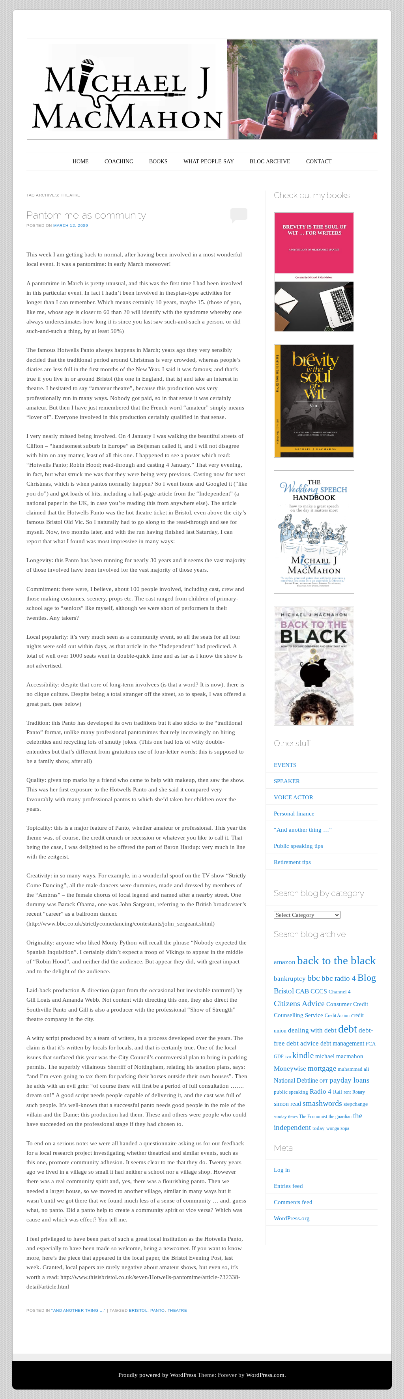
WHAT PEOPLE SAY (208, 162)
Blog (366, 977)
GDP (279, 1056)
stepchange (356, 1104)
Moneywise (290, 1068)
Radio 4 (320, 1091)
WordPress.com (265, 1375)
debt (347, 1029)
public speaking (291, 1092)
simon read (287, 1103)
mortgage (322, 1068)
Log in (282, 1170)
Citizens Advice (299, 1003)
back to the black (336, 960)
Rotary (358, 1092)
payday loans (349, 1080)
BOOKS (158, 162)
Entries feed (288, 1186)
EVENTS (285, 765)
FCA (371, 1044)
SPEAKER (287, 781)
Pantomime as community (86, 215)
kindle (303, 1055)
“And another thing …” (303, 830)
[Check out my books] (314, 330)
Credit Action (337, 1015)
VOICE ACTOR (293, 797)
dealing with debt (312, 1030)
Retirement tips (292, 862)
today (318, 1128)
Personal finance (294, 813)
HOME (81, 162)
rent (347, 1092)
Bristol (138, 1310)
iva (288, 1056)
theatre (177, 1310)
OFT (324, 1081)
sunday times (285, 1117)
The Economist (313, 1116)
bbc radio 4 (339, 978)
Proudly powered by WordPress (157, 1375)
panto (157, 1310)
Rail (337, 1092)
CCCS (318, 991)
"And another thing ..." (78, 1310)
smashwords (322, 1103)
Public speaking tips (298, 846)
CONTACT (319, 162)
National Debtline (296, 1080)
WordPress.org (292, 1218)
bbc (313, 978)
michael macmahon (339, 1056)
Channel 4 (340, 992)
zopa (344, 1128)
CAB (302, 991)
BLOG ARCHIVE (270, 162)
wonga (332, 1128)
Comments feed (293, 1202)
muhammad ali (353, 1069)
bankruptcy (290, 978)
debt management (342, 1043)
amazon (285, 962)
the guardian (340, 1116)
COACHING (119, 162)
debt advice (302, 1043)
